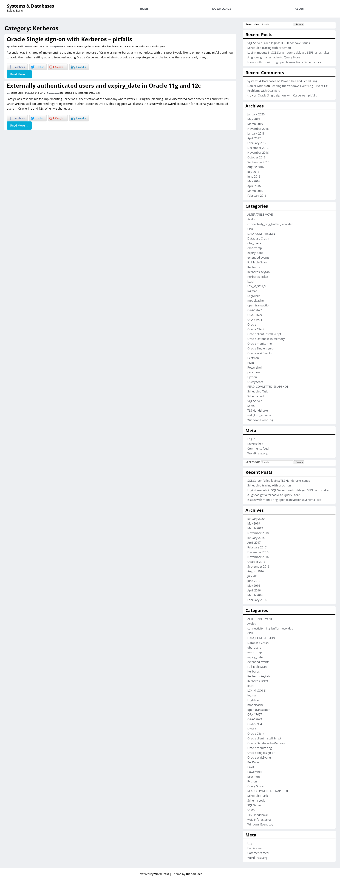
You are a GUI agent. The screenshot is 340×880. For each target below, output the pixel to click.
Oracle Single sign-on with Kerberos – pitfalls (69, 39)
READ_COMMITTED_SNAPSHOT (267, 387)
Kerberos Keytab (81, 46)
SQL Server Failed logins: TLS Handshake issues (278, 43)
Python (252, 377)
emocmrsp (254, 248)
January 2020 (256, 114)
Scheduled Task (257, 391)
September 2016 (258, 162)
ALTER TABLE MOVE (260, 215)
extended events (258, 258)
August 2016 (255, 167)
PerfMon (253, 358)
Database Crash (258, 238)
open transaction (258, 305)
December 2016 (257, 148)
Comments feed (258, 449)
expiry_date (77, 92)
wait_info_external (259, 415)
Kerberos (67, 46)
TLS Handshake (257, 410)
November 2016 (258, 153)
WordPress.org (257, 453)
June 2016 (253, 176)
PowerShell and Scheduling (299, 81)
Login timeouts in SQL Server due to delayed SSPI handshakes (288, 53)
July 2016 (253, 172)
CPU (250, 229)
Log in (251, 439)
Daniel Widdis (256, 86)
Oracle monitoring (259, 344)
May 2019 (253, 119)
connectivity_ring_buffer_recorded (270, 224)
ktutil (110, 46)
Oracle (140, 46)
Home (144, 9)
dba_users (64, 92)
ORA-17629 (131, 46)
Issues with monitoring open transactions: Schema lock (284, 62)
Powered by (153, 874)
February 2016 (257, 196)
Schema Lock (256, 396)
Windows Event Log (260, 420)
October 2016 (256, 157)
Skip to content (321, 2)
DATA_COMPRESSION (261, 234)
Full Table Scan (257, 262)
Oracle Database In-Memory (266, 339)
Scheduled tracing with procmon (269, 48)
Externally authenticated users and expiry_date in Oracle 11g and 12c (104, 85)
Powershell (254, 367)
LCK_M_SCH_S (256, 286)
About (300, 9)
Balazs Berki (16, 46)
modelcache (255, 301)
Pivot (250, 363)
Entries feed (255, 444)
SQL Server (254, 401)
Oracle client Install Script (264, 334)
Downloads (221, 9)
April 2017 (254, 138)
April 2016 (254, 186)
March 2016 (255, 191)
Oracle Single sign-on (155, 46)
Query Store (255, 382)
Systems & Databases (30, 6)
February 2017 (257, 143)
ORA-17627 (119, 46)
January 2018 (256, 133)
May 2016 (253, 181)
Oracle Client (255, 329)
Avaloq (251, 219)
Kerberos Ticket (98, 46)
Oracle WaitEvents (259, 353)
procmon (253, 372)
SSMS (251, 406)
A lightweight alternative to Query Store (273, 57)
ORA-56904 (254, 320)
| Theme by (186, 874)
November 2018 (258, 129)
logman (252, 291)
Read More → (19, 74)
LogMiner (253, 296)
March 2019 (255, 124)
